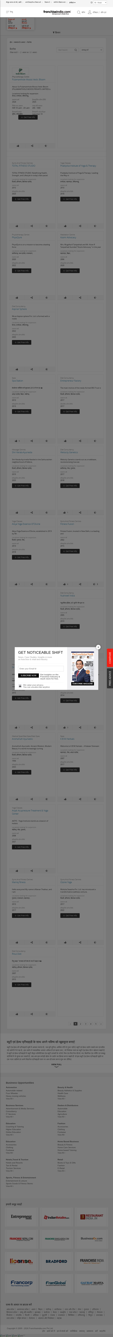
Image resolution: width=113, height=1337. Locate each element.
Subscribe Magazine (82, 684)
